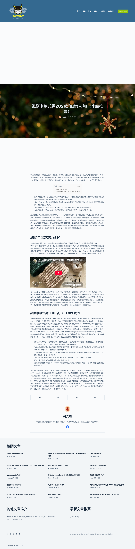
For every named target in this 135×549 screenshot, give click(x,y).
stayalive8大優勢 (54, 494)
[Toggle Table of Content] (77, 186)
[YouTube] (19, 534)
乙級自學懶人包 (95, 453)
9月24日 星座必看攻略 (56, 485)
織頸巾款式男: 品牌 (61, 189)
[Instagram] (13, 534)
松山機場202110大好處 (98, 465)
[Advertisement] (67, 53)
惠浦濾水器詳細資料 (14, 485)
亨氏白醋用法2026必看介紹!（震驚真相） (105, 494)
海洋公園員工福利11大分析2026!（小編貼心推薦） (108, 485)
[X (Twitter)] (58, 397)
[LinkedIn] (95, 397)
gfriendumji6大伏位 (14, 475)
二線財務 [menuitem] (102, 11)
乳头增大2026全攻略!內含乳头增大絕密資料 (64, 475)
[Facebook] (40, 397)
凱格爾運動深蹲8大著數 (15, 453)
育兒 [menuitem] (78, 11)
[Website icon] (67, 426)
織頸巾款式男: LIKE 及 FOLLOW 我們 (69, 191)
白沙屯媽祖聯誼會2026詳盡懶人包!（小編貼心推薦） (26, 465)
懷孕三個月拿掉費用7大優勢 (58, 465)
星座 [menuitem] (89, 11)
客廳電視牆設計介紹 (97, 475)
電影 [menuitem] (83, 11)
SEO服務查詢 (123, 11)
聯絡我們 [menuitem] (111, 11)
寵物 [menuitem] (95, 11)
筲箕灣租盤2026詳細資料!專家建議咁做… (21, 494)
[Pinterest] (77, 397)
